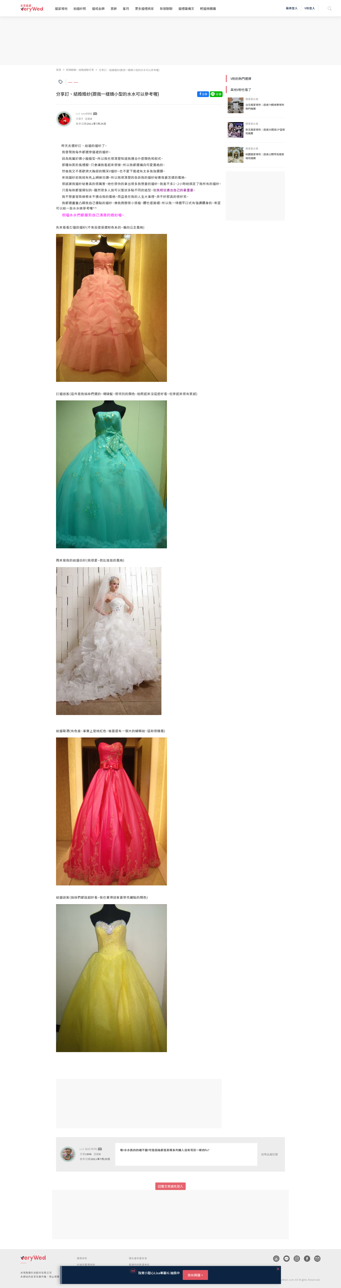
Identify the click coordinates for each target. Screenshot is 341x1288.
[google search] (330, 8)
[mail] (315, 1258)
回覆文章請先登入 (170, 1186)
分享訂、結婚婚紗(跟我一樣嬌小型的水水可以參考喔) (129, 70)
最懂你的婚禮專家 (139, 1264)
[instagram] (295, 1258)
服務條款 (82, 1258)
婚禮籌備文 (186, 8)
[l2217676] (68, 1154)
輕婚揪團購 (208, 8)
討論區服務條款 (86, 1264)
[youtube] (274, 1258)
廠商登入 (292, 8)
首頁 (58, 70)
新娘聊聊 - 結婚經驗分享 (80, 70)
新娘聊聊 (166, 8)
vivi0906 (86, 113)
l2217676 (91, 1149)
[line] (284, 1258)
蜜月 (126, 8)
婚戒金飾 (98, 8)
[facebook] (305, 1258)
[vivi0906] (64, 119)
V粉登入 (309, 8)
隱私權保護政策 (138, 1258)
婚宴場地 (61, 8)
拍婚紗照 (79, 8)
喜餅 (114, 8)
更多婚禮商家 (144, 8)
